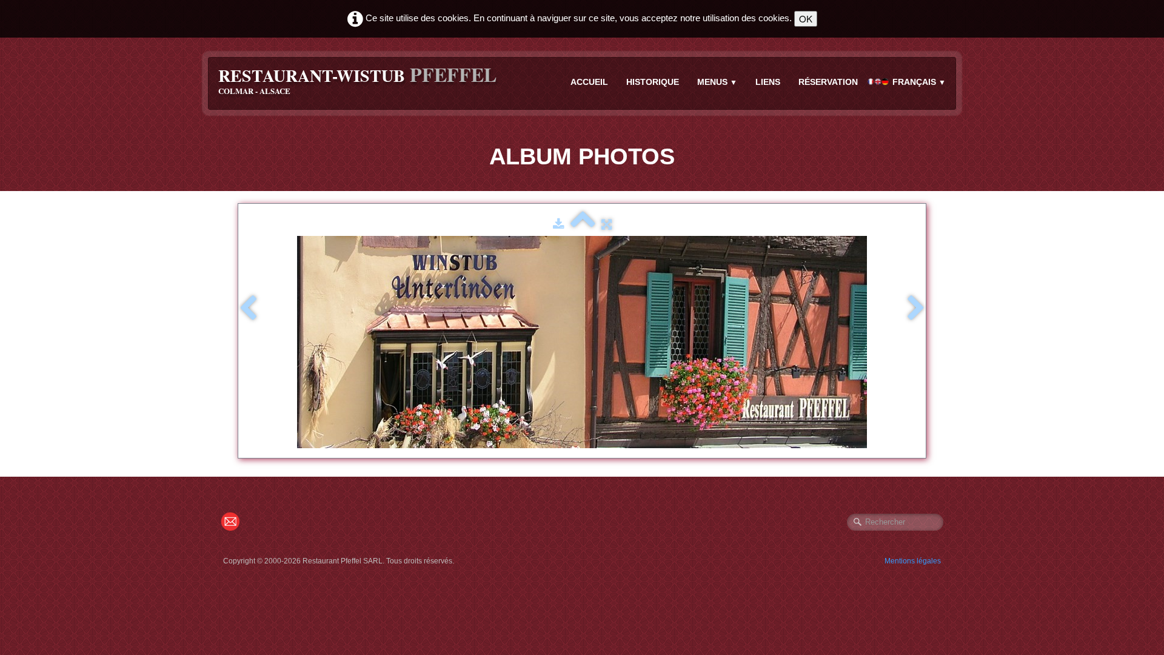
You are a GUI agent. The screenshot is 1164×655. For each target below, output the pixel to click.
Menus (717, 82)
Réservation (828, 82)
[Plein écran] (606, 224)
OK (805, 18)
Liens (767, 82)
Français (919, 82)
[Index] (583, 224)
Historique (652, 82)
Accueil (589, 82)
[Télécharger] (558, 224)
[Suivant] (916, 308)
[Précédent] (248, 308)
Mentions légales (913, 561)
